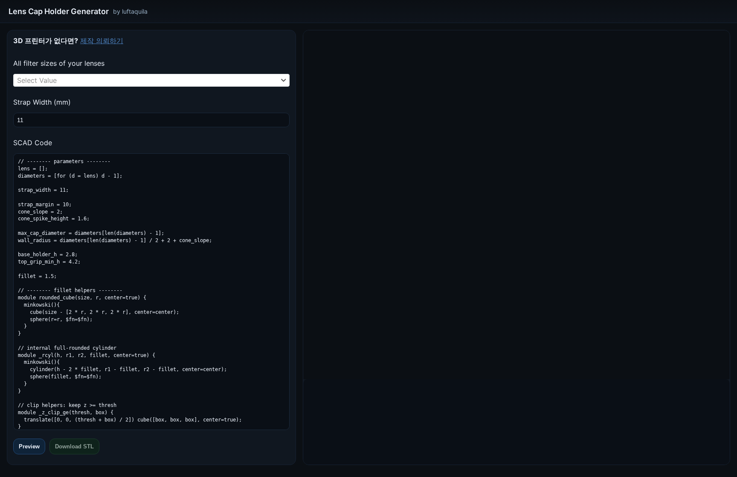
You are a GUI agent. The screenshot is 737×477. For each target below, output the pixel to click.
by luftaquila (130, 11)
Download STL (74, 446)
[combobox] (151, 80)
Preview (29, 446)
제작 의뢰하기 (101, 40)
